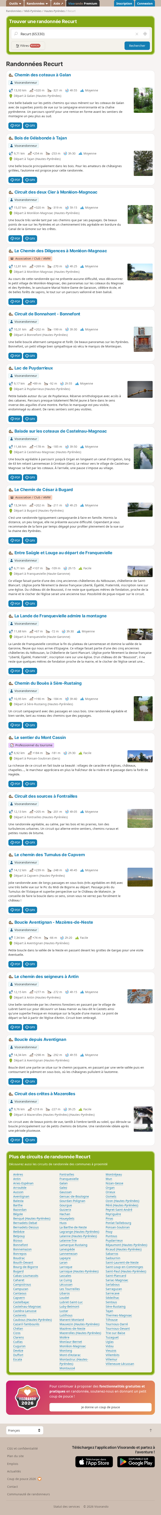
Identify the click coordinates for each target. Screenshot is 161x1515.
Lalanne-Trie (68, 1240)
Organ (110, 1188)
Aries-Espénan (23, 1183)
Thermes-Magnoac (119, 1315)
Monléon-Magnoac (73, 1346)
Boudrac (19, 1258)
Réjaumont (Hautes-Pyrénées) (126, 1245)
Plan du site (15, 1456)
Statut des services (66, 1506)
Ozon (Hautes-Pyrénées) (122, 1201)
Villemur (111, 1359)
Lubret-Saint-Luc (71, 1302)
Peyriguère (113, 1214)
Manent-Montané (72, 1320)
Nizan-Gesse (114, 1183)
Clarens (18, 1337)
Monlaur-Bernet (71, 1342)
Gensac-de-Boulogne (74, 1196)
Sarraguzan (114, 1289)
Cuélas (18, 1342)
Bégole (18, 1214)
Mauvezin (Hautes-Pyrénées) (79, 1324)
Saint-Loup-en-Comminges (124, 1267)
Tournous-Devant (118, 1328)
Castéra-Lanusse (24, 1311)
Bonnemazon (22, 1249)
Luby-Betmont (69, 1306)
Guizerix (65, 1210)
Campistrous (22, 1284)
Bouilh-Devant (23, 1262)
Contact (12, 1487)
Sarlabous (113, 1284)
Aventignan (21, 1196)
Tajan (109, 1311)
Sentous (111, 1302)
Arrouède (19, 1188)
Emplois (12, 1464)
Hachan (65, 1214)
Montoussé (67, 1368)
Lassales (65, 1276)
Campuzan (20, 1289)
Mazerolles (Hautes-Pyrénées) (80, 1333)
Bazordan (20, 1210)
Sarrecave (112, 1293)
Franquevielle (69, 1179)
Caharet (18, 1280)
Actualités (14, 1471)
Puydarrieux (114, 1240)
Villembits (112, 1355)
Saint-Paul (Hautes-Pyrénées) (126, 1271)
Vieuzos (111, 1350)
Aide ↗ (58, 3)
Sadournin (113, 1258)
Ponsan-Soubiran (118, 1227)
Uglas (110, 1342)
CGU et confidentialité (22, 1448)
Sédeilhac (112, 1298)
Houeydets (67, 1218)
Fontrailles (67, 1174)
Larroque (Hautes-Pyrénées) (79, 1271)
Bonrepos (20, 1254)
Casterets (19, 1315)
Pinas (109, 1218)
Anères (18, 1174)
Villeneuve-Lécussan (120, 1364)
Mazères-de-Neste (72, 1328)
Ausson (18, 1192)
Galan (64, 1183)
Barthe (18, 1205)
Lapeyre (65, 1258)
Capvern (19, 1298)
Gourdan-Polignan (72, 1201)
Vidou (110, 1346)
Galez (63, 1188)
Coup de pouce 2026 (21, 1479)
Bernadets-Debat (25, 1223)
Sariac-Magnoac (117, 1280)
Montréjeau (114, 1174)
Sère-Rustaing (116, 1306)
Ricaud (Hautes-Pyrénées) (124, 1249)
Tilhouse (112, 1320)
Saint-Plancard (116, 1276)
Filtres (29, 46)
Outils (13, 3)
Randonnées (36, 3)
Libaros (65, 1293)
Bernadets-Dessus (26, 1227)
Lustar (64, 1311)
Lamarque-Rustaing (73, 1245)
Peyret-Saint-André (119, 1210)
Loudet (64, 1298)
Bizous (17, 1240)
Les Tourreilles (70, 1289)
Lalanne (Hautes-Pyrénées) (78, 1236)
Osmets (111, 1196)
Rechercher (137, 46)
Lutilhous (66, 1315)
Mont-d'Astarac (70, 1355)
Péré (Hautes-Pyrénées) (122, 1205)
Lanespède (67, 1249)
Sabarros (112, 1254)
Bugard (18, 1271)
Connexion (145, 3)
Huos (63, 1223)
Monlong (66, 1350)
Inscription (124, 3)
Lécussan (66, 1284)
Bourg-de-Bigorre (25, 1267)
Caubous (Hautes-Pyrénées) (32, 1320)
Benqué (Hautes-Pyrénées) (31, 1218)
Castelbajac (21, 1302)
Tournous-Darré (117, 1324)
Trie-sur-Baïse (115, 1333)
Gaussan (66, 1192)
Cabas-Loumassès (25, 1276)
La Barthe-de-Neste (73, 1227)
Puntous (111, 1236)
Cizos (17, 1333)
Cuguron (19, 1346)
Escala (17, 1359)
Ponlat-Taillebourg (118, 1223)
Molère (64, 1337)
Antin (17, 1179)
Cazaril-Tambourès (26, 1324)
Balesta (18, 1201)
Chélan (18, 1328)
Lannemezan (69, 1254)
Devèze (18, 1350)
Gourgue (66, 1205)
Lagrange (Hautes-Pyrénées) (79, 1232)
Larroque (66, 1267)
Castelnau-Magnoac (27, 1306)
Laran (64, 1262)
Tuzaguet (112, 1337)
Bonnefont (20, 1245)
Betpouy (19, 1236)
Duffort (18, 1355)
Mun (109, 1179)
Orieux (110, 1192)
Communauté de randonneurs (28, 1494)
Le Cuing (66, 1280)
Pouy (109, 1232)
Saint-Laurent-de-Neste (122, 1262)
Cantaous (19, 1293)
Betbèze (19, 1232)
